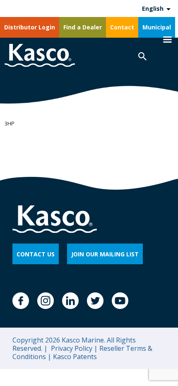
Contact (122, 27)
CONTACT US (36, 254)
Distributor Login (29, 27)
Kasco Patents (74, 356)
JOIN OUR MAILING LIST (105, 254)
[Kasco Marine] (40, 56)
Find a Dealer (82, 27)
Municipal (156, 27)
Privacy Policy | (73, 348)
